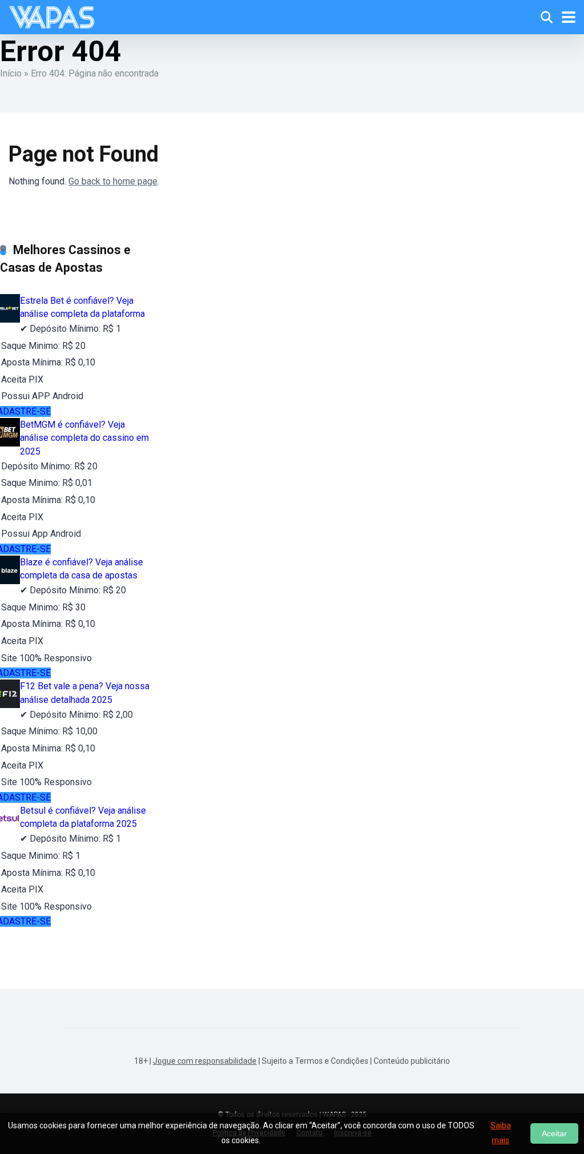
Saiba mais (500, 1133)
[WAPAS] (52, 16)
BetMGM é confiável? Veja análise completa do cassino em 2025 (84, 437)
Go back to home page (112, 181)
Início (11, 73)
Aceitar (554, 1133)
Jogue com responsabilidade (205, 1060)
